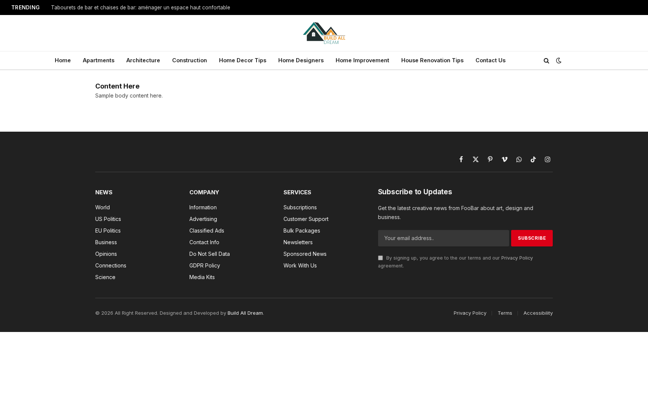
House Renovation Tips (432, 60)
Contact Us (491, 60)
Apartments (98, 60)
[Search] (546, 60)
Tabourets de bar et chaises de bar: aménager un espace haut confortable (140, 8)
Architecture (143, 60)
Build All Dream (245, 313)
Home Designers (301, 60)
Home (63, 60)
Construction (189, 60)
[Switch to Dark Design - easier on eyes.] (558, 60)
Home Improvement (362, 60)
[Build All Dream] (324, 33)
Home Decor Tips (242, 60)
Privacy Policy (517, 258)
